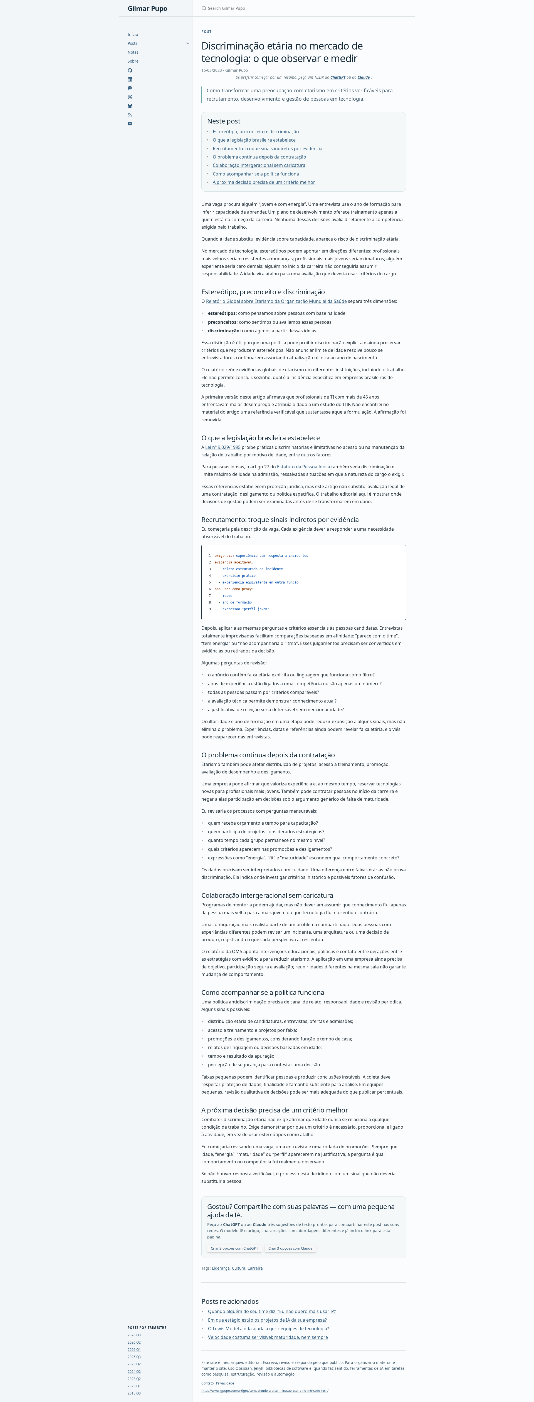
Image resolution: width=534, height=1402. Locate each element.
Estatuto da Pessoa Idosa (303, 467)
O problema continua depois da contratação (259, 157)
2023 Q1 (134, 1386)
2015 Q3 (134, 1393)
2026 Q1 (134, 1349)
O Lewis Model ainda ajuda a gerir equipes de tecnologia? (268, 1329)
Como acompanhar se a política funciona (256, 174)
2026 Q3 (134, 1335)
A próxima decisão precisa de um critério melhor (264, 182)
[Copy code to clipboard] (401, 551)
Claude (364, 77)
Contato (207, 1383)
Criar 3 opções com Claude (290, 1248)
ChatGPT (337, 77)
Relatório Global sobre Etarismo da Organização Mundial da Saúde (276, 301)
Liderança (221, 1268)
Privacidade (225, 1383)
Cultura (238, 1268)
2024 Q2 (134, 1371)
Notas (133, 52)
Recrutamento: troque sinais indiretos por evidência (267, 148)
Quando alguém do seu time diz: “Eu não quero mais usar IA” (272, 1311)
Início (133, 34)
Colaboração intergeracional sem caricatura (259, 165)
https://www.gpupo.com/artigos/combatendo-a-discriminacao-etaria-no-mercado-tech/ (264, 1390)
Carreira (255, 1268)
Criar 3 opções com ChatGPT (234, 1248)
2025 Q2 (134, 1364)
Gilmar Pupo (147, 8)
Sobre (133, 61)
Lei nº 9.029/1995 (223, 447)
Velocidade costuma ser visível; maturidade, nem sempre (268, 1337)
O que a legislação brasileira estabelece (254, 140)
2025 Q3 (134, 1356)
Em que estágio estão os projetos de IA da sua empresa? (267, 1320)
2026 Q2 (134, 1342)
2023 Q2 (134, 1378)
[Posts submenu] (187, 43)
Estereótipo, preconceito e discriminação (256, 131)
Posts (132, 43)
